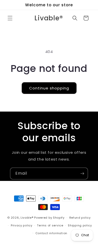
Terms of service (50, 225)
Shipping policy (80, 225)
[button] (10, 18)
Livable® (27, 218)
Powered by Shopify (49, 218)
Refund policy (80, 218)
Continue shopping (49, 88)
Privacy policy (21, 225)
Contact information (51, 233)
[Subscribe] (82, 173)
